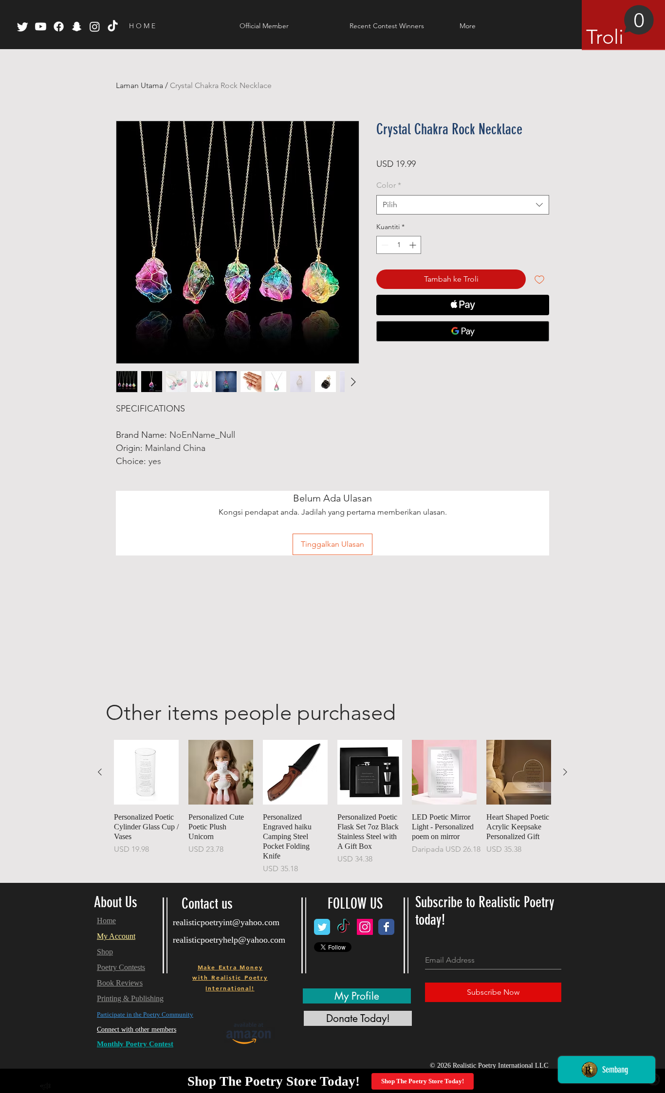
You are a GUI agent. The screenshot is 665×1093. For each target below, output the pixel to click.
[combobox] (462, 205)
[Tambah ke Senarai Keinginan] (539, 279)
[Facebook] (58, 26)
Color (388, 185)
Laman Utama (139, 85)
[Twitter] (22, 26)
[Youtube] (40, 26)
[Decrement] (384, 244)
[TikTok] (112, 26)
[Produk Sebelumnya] (100, 772)
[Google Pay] (462, 331)
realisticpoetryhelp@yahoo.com (229, 940)
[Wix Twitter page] (322, 927)
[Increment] (413, 244)
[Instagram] (94, 26)
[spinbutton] (398, 244)
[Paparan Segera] (146, 772)
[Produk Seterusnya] (565, 772)
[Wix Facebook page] (386, 927)
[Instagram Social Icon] (365, 927)
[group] (332, 807)
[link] (620, 27)
